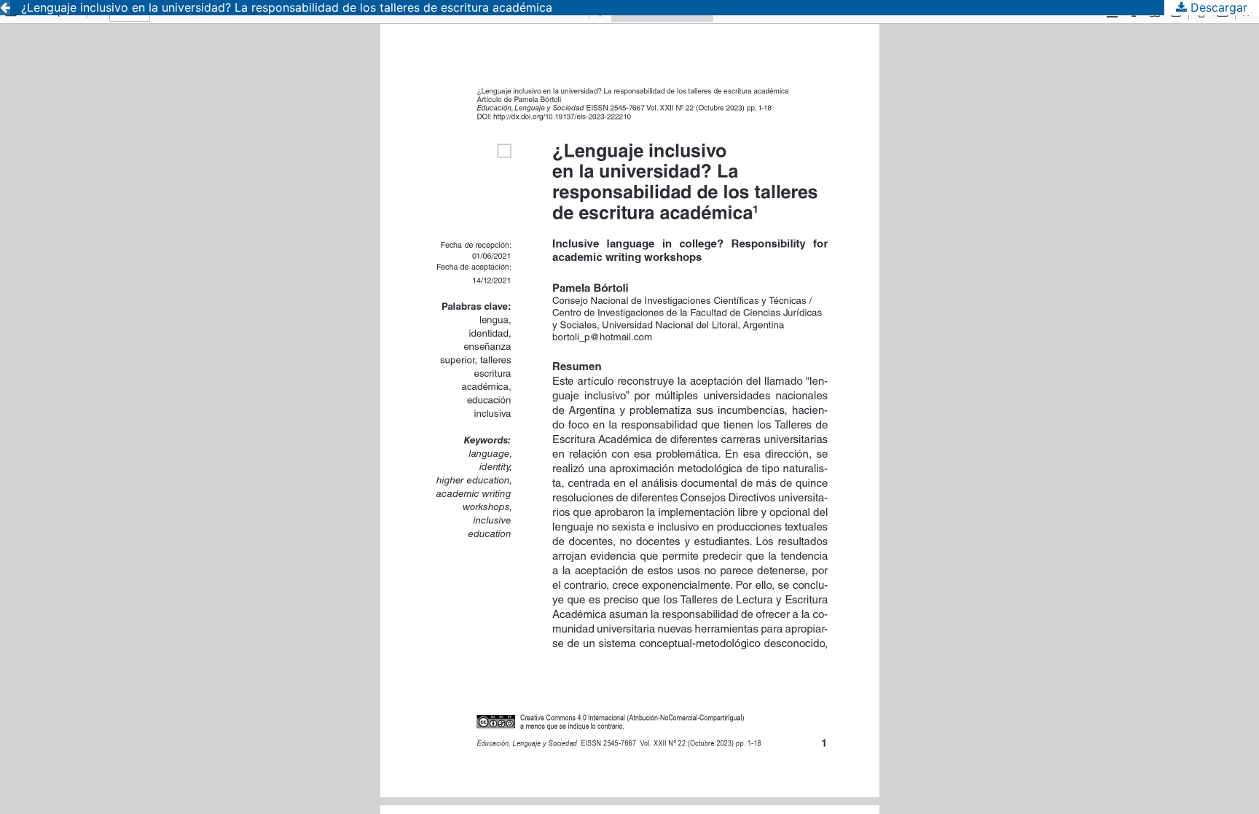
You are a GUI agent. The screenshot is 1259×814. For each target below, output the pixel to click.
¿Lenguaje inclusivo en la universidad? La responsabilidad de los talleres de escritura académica (286, 7)
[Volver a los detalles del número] (5, 7)
